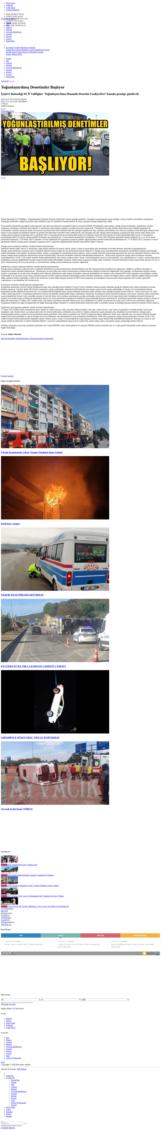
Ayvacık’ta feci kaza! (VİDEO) (17, 809)
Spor (19, 52)
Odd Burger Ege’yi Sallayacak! (22, 865)
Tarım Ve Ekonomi (29, 52)
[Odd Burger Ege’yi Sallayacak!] (9, 862)
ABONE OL (6, 925)
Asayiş (8, 39)
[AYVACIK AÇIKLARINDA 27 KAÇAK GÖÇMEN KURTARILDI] (9, 904)
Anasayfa (5, 81)
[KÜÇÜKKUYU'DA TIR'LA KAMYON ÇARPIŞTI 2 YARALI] (55, 661)
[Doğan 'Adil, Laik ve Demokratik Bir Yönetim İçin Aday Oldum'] (9, 894)
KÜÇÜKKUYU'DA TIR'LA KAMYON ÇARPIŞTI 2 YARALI (33, 666)
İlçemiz (9, 30)
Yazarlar (9, 1112)
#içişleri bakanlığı (8, 338)
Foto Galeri (10, 3)
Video (8, 1110)
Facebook (10, 48)
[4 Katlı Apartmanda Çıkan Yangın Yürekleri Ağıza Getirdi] (55, 447)
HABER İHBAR (8, 1128)
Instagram (24, 48)
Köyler (9, 36)
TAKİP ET (5, 915)
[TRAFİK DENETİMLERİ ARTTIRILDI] (55, 590)
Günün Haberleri (12, 10)
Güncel (9, 27)
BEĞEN (4, 911)
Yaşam (8, 23)
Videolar (9, 5)
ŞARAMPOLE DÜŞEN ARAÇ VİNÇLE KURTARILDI (30, 737)
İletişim (15, 54)
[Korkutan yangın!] (55, 519)
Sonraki (10, 376)
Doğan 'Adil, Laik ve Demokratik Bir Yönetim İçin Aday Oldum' (35, 896)
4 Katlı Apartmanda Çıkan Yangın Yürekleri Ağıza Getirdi (32, 452)
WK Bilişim (21, 1069)
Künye (8, 54)
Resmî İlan (10, 41)
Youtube (32, 48)
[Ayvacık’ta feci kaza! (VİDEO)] (55, 804)
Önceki (4, 376)
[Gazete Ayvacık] (8, 19)
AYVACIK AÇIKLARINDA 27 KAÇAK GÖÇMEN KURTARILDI (38, 906)
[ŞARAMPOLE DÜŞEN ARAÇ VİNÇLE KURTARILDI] (55, 733)
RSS (20, 54)
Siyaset (9, 34)
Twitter (17, 48)
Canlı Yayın (10, 8)
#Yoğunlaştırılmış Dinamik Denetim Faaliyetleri (34, 338)
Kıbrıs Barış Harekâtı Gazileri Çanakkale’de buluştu (30, 875)
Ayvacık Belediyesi (14, 32)
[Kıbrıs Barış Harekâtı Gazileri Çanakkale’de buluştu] (9, 873)
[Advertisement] (76, 198)
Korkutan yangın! (10, 523)
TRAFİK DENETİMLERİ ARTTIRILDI (22, 595)
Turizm (40, 52)
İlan (7, 25)
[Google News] (7, 111)
